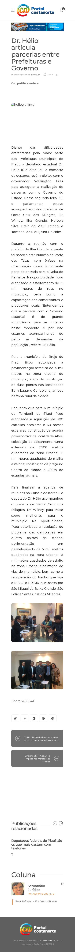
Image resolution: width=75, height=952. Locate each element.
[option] (37, 845)
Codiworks (47, 940)
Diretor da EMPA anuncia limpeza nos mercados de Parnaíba (37, 758)
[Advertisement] (37, 792)
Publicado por (19, 74)
